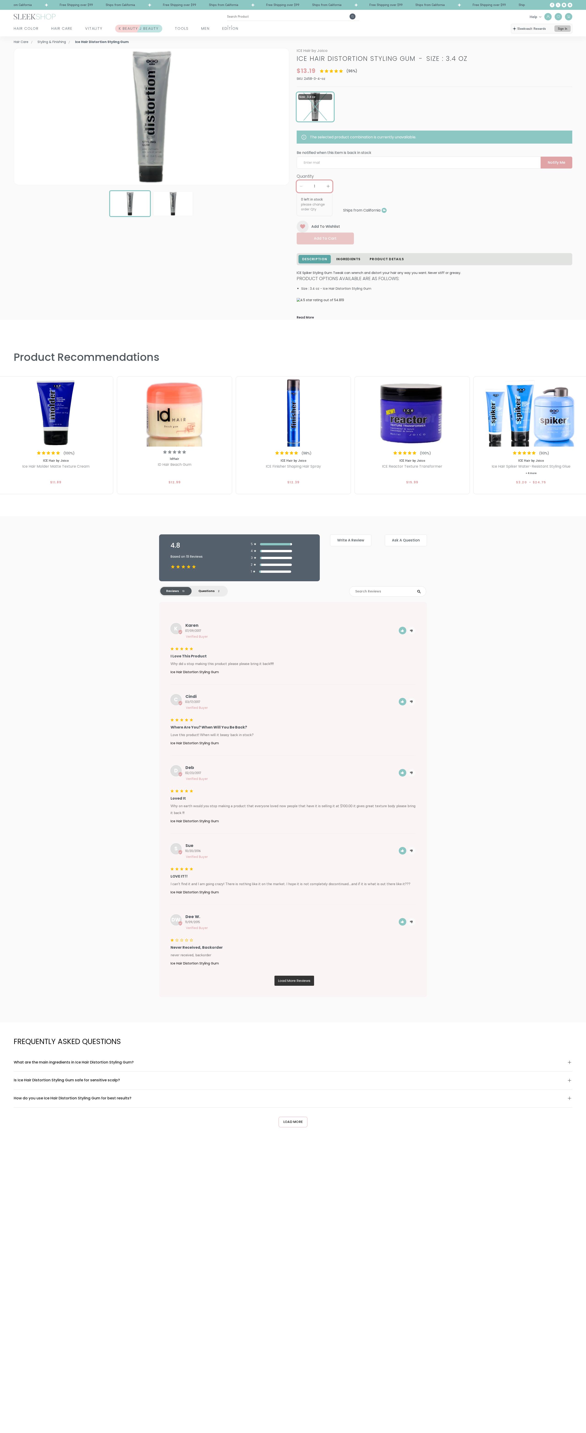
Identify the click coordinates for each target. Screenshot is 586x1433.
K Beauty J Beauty (139, 28)
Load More (293, 1122)
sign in (562, 29)
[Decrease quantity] (301, 186)
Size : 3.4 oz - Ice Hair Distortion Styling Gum (336, 288)
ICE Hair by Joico (312, 50)
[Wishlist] (558, 16)
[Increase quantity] (328, 186)
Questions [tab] (206, 591)
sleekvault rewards (531, 29)
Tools (182, 28)
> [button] (294, 981)
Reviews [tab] (172, 591)
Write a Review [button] (350, 540)
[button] (402, 630)
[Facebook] (552, 5)
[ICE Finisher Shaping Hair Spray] (293, 412)
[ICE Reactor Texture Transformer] (412, 412)
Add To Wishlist (325, 226)
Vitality (94, 28)
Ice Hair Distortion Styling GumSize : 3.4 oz (382, 58)
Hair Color (26, 28)
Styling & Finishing (52, 42)
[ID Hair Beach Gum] (174, 412)
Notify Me (556, 162)
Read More (305, 317)
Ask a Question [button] (406, 540)
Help (533, 16)
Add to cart (325, 238)
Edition (230, 28)
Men (205, 28)
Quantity (305, 176)
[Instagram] (564, 5)
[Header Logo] (34, 16)
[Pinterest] (570, 5)
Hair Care (62, 28)
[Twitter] (558, 5)
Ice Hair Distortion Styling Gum (195, 672)
